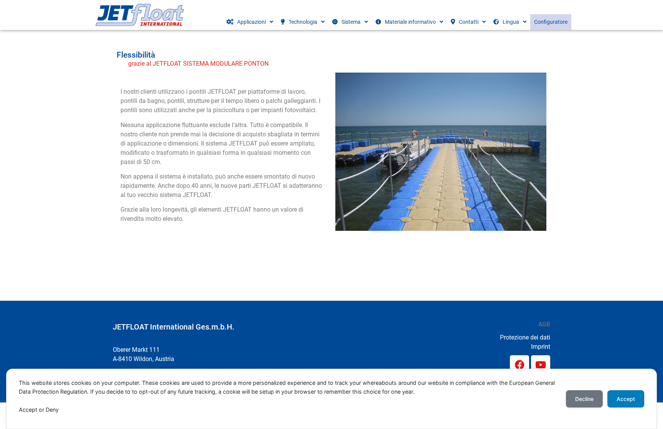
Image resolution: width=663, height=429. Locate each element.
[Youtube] (540, 364)
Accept (626, 399)
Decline (584, 399)
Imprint (540, 346)
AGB (544, 324)
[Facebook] (519, 364)
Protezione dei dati (525, 337)
